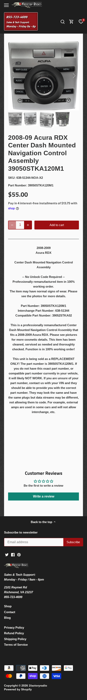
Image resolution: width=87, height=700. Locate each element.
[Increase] (28, 225)
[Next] (74, 76)
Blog (7, 617)
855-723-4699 (16, 16)
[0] (81, 21)
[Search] (62, 21)
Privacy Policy (14, 627)
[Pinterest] (19, 554)
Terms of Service (16, 644)
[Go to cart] (71, 21)
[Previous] (13, 76)
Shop (8, 606)
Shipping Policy (15, 639)
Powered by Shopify (18, 689)
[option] (43, 75)
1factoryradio (38, 685)
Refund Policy (14, 633)
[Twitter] (6, 554)
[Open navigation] (6, 5)
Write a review (43, 496)
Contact (9, 612)
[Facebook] (13, 554)
